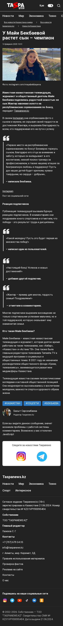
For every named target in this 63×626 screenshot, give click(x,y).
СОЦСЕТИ (33, 403)
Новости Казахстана (31, 26)
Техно (52, 15)
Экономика (36, 15)
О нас (5, 580)
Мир (21, 15)
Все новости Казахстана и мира (18, 22)
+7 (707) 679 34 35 (12, 542)
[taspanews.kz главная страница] (15, 5)
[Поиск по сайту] (59, 5)
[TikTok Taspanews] (26, 600)
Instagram (18, 118)
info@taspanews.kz (12, 547)
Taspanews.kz (21, 110)
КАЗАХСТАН (13, 403)
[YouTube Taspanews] (19, 600)
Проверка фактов (12, 564)
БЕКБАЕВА (51, 403)
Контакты (8, 575)
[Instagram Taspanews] (21, 457)
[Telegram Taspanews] (42, 457)
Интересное (23, 490)
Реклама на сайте (12, 569)
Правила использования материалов (23, 558)
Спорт (6, 490)
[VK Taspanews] (34, 600)
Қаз (42, 5)
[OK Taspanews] (41, 600)
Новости (8, 15)
